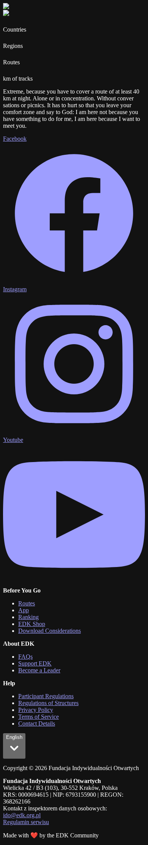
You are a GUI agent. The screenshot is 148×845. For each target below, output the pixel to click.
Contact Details (36, 723)
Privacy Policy (35, 710)
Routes (26, 603)
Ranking (28, 617)
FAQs (25, 656)
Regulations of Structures (48, 703)
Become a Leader (39, 670)
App (23, 610)
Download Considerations (49, 630)
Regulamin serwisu (26, 822)
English (14, 737)
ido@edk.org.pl (22, 815)
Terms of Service (38, 716)
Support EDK (35, 663)
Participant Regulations (46, 696)
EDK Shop (31, 624)
